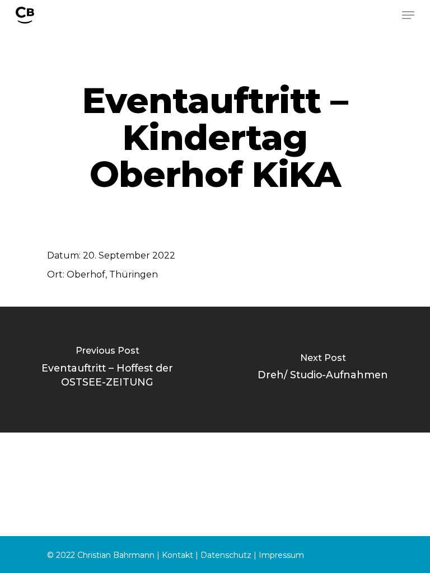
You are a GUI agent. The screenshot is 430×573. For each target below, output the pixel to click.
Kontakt (177, 555)
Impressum (281, 555)
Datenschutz (225, 555)
